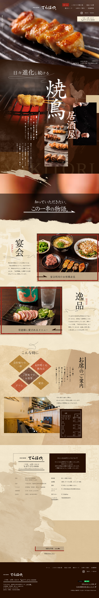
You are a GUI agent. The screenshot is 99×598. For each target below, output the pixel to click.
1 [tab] (34, 431)
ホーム (65, 5)
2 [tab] (36, 431)
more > (95, 61)
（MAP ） (29, 584)
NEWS (92, 13)
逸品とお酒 (90, 5)
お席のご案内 (80, 8)
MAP (86, 13)
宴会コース (68, 8)
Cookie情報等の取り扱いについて (85, 586)
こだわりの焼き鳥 (77, 5)
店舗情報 (91, 8)
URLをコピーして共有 (88, 584)
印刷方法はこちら (49, 553)
